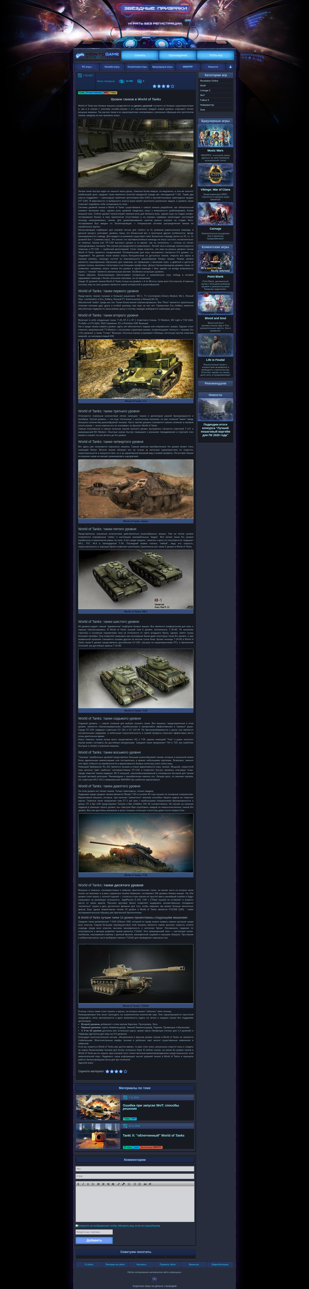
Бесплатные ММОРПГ (151, 1147)
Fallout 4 (204, 100)
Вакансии (194, 1264)
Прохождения (178, 55)
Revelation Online (209, 80)
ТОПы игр (215, 55)
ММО (106, 92)
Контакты (141, 1264)
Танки (81, 92)
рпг (132, 109)
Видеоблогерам (220, 1264)
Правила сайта (168, 1264)
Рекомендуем (215, 383)
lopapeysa (109, 81)
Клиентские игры (137, 66)
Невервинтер (207, 105)
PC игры (87, 66)
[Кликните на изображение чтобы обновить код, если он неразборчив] (118, 1225)
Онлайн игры (112, 66)
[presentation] (78, 1184)
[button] (78, 1184)
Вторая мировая (94, 92)
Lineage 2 (205, 90)
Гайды (113, 92)
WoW (203, 85)
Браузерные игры (162, 66)
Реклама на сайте (115, 1264)
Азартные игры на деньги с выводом (155, 1286)
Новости (213, 66)
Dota (202, 109)
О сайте (89, 1264)
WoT (134, 1119)
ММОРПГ (188, 66)
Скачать (140, 55)
